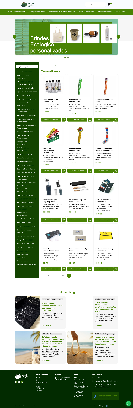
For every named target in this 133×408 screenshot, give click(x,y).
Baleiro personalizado (24, 162)
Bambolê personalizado (25, 165)
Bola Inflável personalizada (26, 265)
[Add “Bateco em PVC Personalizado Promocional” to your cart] (64, 171)
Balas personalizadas (24, 154)
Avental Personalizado (25, 132)
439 (63, 276)
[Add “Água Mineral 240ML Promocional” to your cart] (64, 120)
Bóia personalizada (23, 261)
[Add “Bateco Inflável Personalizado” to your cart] (90, 120)
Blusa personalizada (24, 251)
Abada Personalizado (24, 72)
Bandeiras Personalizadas (26, 173)
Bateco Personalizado (24, 222)
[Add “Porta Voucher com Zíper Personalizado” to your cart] (90, 269)
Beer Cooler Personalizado (26, 236)
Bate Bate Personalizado (26, 219)
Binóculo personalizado (25, 243)
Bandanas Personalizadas (26, 169)
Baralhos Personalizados (25, 202)
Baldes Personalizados (25, 158)
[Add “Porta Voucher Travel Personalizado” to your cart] (116, 220)
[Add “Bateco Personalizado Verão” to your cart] (116, 120)
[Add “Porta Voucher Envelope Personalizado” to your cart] (116, 269)
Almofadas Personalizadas (26, 99)
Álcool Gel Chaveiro (24, 95)
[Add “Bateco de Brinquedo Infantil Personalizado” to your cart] (116, 171)
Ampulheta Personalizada (26, 115)
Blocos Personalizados (25, 247)
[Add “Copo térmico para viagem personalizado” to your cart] (64, 220)
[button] (51, 120)
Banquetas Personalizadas (26, 199)
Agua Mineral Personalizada (27, 92)
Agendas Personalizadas (25, 88)
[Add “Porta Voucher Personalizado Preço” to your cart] (64, 269)
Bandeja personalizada (25, 195)
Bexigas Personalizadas (25, 240)
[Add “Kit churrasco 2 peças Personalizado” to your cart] (90, 220)
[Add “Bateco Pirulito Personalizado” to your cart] (90, 171)
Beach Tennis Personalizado (27, 226)
